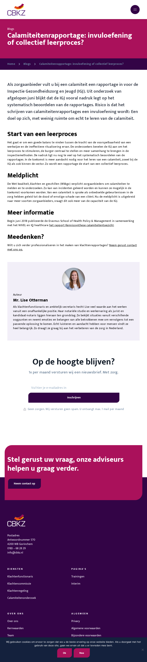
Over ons (12, 621)
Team (10, 635)
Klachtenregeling (17, 590)
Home (11, 64)
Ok (64, 652)
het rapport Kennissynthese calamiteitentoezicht (81, 225)
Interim (75, 583)
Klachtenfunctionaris (20, 576)
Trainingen (77, 576)
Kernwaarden (15, 628)
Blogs (27, 64)
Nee (81, 652)
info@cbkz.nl (15, 552)
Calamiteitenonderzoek (21, 598)
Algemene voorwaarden (85, 628)
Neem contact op (24, 483)
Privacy (75, 621)
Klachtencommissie (19, 583)
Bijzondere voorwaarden (86, 635)
